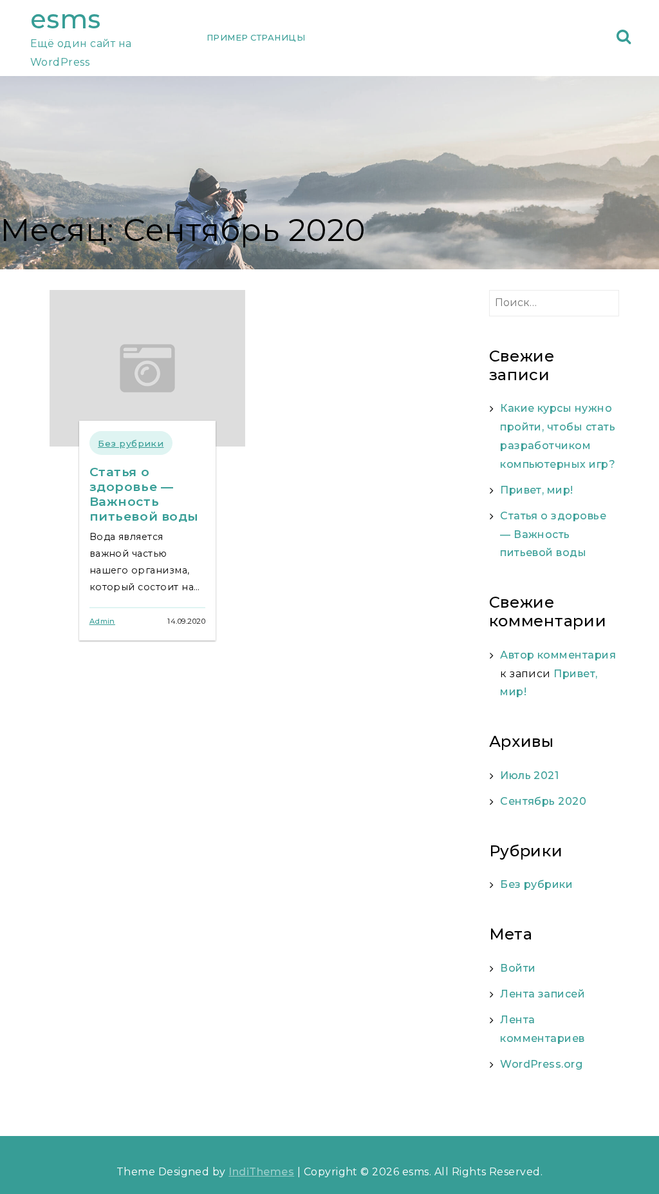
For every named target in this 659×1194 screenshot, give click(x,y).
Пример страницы (256, 38)
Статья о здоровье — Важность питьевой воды (144, 494)
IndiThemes (261, 1172)
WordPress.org (541, 1064)
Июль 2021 (529, 775)
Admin (102, 621)
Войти (517, 968)
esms (65, 19)
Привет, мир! (536, 490)
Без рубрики (130, 443)
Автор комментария (558, 655)
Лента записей (542, 994)
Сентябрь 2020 (543, 801)
